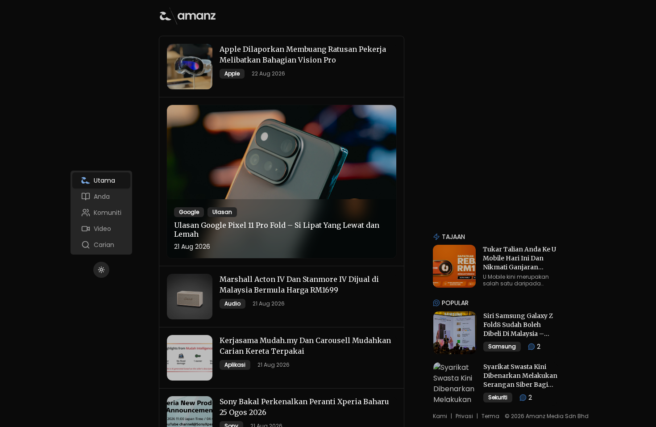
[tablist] (101, 213)
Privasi (464, 416)
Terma (490, 416)
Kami (440, 416)
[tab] (101, 180)
